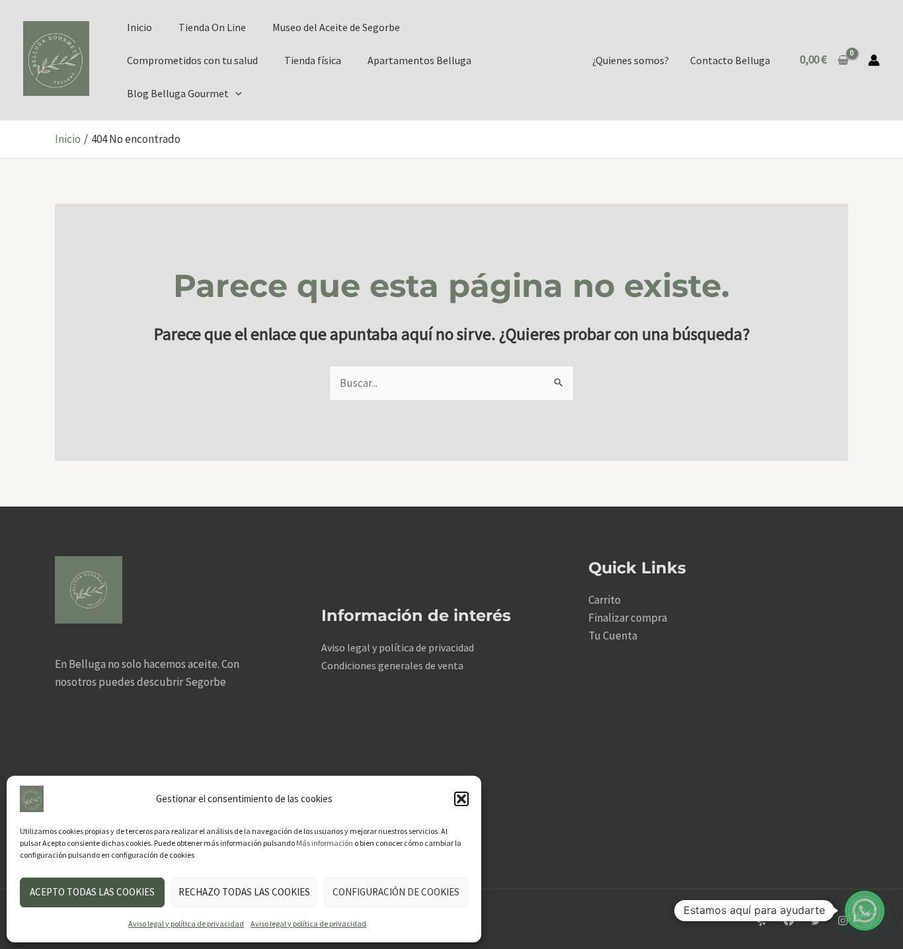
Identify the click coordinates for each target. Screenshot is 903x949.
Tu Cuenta (612, 635)
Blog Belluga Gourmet (178, 93)
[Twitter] (815, 920)
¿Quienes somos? (630, 60)
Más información (324, 843)
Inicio (139, 27)
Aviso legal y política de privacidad (186, 923)
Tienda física (312, 60)
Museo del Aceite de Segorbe (336, 27)
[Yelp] (761, 920)
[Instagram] (843, 920)
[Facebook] (788, 920)
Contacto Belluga (730, 60)
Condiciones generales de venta (392, 665)
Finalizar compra (627, 617)
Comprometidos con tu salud (192, 60)
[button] (461, 798)
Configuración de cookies (396, 892)
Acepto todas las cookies (92, 892)
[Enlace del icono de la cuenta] (874, 60)
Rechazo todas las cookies (244, 892)
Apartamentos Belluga (419, 60)
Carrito (604, 600)
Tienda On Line (212, 27)
